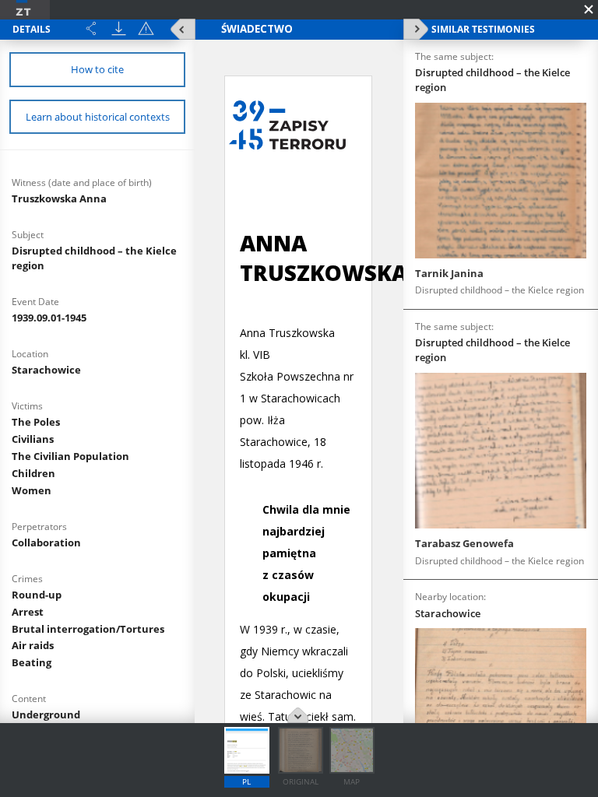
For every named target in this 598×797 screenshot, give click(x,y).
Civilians (33, 439)
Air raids (33, 645)
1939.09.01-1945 (49, 318)
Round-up (37, 595)
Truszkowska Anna (59, 198)
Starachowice (46, 370)
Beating (31, 662)
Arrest (28, 612)
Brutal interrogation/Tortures (88, 629)
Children (33, 473)
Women (31, 490)
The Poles (36, 422)
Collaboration (46, 542)
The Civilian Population (70, 456)
